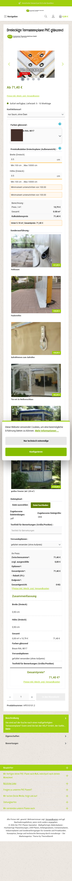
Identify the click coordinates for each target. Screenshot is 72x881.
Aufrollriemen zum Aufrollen (23, 357)
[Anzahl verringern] (10, 697)
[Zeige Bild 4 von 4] (38, 79)
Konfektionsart (19, 109)
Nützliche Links (9, 783)
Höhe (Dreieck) (17, 171)
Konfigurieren (36, 452)
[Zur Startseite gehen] (36, 10)
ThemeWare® (47, 836)
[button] (59, 124)
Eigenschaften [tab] (12, 736)
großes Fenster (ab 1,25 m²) (22, 491)
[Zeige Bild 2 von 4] (28, 79)
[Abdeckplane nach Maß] (36, 64)
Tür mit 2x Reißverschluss (22, 399)
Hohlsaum (15, 269)
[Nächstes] (62, 64)
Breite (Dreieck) (17, 154)
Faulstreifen (16, 316)
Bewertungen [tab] (12, 743)
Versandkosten (52, 819)
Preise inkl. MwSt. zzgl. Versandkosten (23, 96)
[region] (36, 64)
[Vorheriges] (9, 64)
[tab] (36, 724)
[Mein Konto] (53, 16)
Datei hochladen (40, 505)
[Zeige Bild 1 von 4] (22, 79)
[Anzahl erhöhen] (32, 697)
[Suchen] (46, 16)
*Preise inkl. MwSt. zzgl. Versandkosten (30, 588)
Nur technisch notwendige (36, 441)
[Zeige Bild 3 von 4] (33, 79)
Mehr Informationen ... (47, 430)
